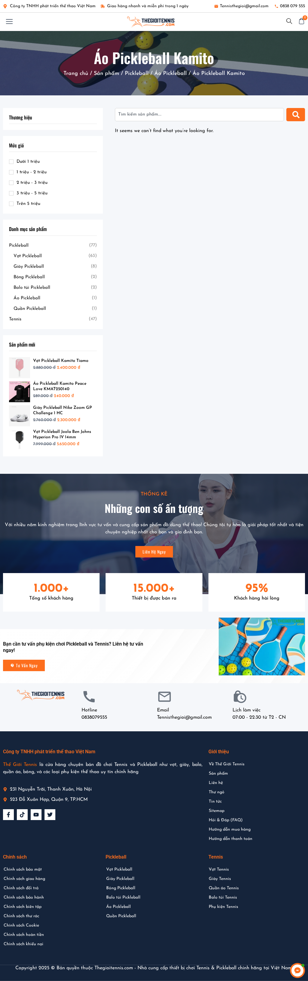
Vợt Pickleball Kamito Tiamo (60, 361)
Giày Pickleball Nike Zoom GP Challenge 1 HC (62, 410)
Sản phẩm (106, 73)
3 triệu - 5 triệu (32, 193)
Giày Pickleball (29, 266)
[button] (9, 22)
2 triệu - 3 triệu (32, 182)
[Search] (295, 114)
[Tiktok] (22, 814)
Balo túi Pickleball (32, 287)
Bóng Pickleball (29, 277)
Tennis (15, 319)
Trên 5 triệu (28, 204)
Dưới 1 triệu (28, 161)
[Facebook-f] (8, 814)
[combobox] (199, 114)
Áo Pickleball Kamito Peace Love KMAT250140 (59, 386)
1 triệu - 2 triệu (32, 172)
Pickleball (137, 73)
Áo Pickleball (170, 73)
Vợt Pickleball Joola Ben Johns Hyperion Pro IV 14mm (62, 435)
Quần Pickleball (30, 309)
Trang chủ (75, 73)
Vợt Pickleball (28, 256)
